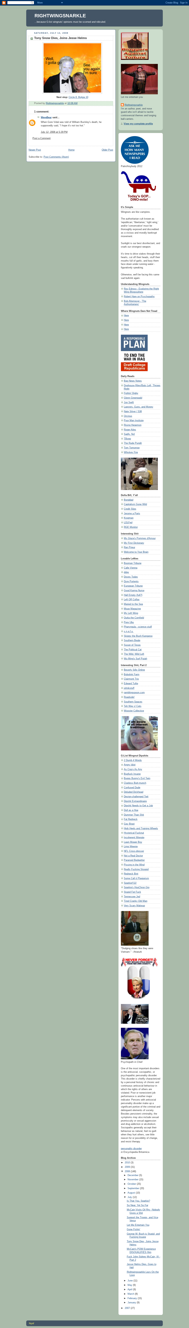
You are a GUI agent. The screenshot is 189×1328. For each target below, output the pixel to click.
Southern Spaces (133, 701)
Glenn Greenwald (133, 398)
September (134, 1188)
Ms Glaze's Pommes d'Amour (140, 538)
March (131, 1294)
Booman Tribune (132, 563)
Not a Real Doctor (133, 855)
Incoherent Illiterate (134, 837)
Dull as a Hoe (131, 810)
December (133, 1175)
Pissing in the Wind (134, 864)
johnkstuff (129, 688)
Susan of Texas (132, 645)
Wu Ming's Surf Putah (135, 658)
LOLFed (128, 522)
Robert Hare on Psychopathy (139, 296)
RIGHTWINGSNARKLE (60, 15)
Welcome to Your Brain (136, 552)
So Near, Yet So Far (137, 1205)
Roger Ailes (130, 429)
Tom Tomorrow (132, 447)
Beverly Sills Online (134, 670)
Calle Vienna (130, 568)
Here (126, 315)
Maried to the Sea (133, 604)
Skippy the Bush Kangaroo (138, 636)
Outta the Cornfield (134, 617)
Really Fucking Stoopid (136, 869)
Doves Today (131, 577)
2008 (128, 1171)
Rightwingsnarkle (134, 105)
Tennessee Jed (132, 896)
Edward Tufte (131, 683)
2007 (128, 1308)
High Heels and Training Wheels (141, 828)
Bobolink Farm (131, 674)
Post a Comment (41, 138)
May (130, 1285)
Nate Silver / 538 (133, 411)
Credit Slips (130, 509)
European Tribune (133, 586)
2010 (128, 1162)
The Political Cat (133, 649)
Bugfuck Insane (132, 774)
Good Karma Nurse (134, 590)
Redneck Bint (131, 874)
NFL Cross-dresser (134, 851)
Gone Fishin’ (133, 1229)
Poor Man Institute (134, 420)
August (132, 1193)
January (132, 1302)
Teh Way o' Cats (132, 706)
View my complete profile (138, 123)
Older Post (107, 150)
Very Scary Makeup (134, 905)
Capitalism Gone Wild (135, 504)
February (133, 1298)
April (130, 1289)
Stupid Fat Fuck (132, 892)
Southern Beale (132, 640)
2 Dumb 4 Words (133, 760)
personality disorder (131, 1148)
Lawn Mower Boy (133, 842)
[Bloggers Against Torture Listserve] (135, 59)
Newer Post (35, 150)
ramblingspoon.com (134, 692)
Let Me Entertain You (138, 1225)
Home (71, 150)
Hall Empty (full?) (133, 595)
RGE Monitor (131, 527)
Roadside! (129, 697)
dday (126, 572)
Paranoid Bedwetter (134, 860)
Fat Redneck (131, 819)
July (130, 1197)
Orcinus (128, 416)
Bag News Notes (133, 381)
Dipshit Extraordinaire (135, 801)
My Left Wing (131, 613)
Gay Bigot (129, 824)
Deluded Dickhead (133, 792)
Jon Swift (129, 402)
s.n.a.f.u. (128, 631)
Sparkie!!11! (130, 883)
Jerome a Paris (132, 513)
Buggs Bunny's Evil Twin (137, 778)
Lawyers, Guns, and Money (138, 407)
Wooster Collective (134, 710)
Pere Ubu (129, 622)
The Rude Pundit (133, 443)
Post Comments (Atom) (56, 157)
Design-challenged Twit (136, 796)
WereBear (46, 117)
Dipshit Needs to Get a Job (138, 805)
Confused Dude (132, 787)
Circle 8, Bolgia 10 (78, 97)
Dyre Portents (131, 581)
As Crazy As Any (133, 769)
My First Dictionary (134, 543)
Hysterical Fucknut (134, 833)
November (133, 1179)
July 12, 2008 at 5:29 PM (54, 132)
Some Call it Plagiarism (136, 878)
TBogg (127, 438)
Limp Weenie (131, 846)
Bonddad (128, 500)
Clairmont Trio (131, 679)
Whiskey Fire (131, 452)
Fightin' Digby (131, 393)
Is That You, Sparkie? (138, 1201)
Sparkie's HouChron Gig (136, 887)
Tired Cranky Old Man (135, 901)
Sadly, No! (129, 434)
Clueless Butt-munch (135, 783)
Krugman (128, 518)
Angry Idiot (129, 764)
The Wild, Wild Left (134, 654)
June (130, 1280)
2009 (128, 1167)
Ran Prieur (129, 547)
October (132, 1184)
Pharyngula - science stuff (138, 627)
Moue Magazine (132, 608)
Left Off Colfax (132, 599)
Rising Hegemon (132, 425)
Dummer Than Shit (134, 815)
